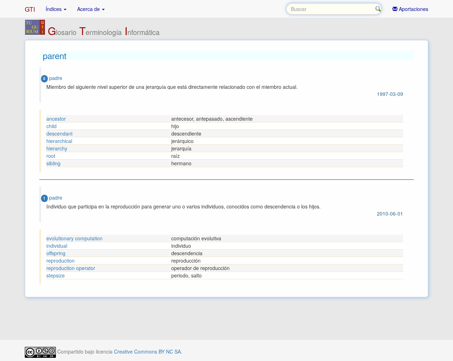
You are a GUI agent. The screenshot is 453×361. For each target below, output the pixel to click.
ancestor (56, 118)
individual (56, 245)
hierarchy (56, 148)
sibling (53, 163)
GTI (30, 8)
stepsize (55, 275)
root (50, 155)
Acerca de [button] (89, 8)
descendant (59, 133)
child (51, 126)
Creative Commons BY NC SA (147, 351)
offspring (55, 253)
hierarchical (59, 140)
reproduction (60, 260)
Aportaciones (412, 8)
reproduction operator (70, 267)
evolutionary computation (74, 238)
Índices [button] (54, 8)
